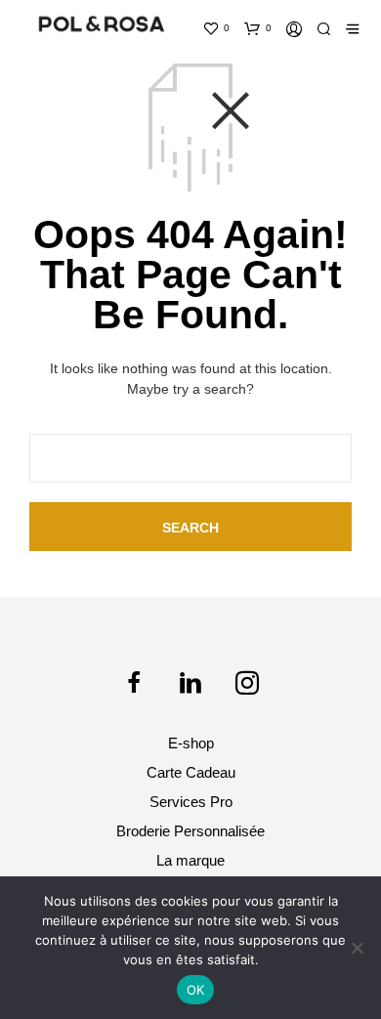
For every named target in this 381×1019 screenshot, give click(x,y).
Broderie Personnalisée (190, 831)
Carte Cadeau (191, 772)
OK (196, 990)
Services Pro (191, 801)
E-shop (191, 743)
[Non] (356, 947)
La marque (190, 860)
